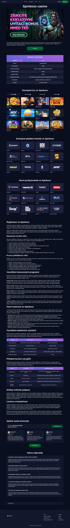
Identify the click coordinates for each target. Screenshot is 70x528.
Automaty (56, 94)
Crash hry (41, 94)
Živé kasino (27, 94)
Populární (13, 94)
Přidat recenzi (57, 426)
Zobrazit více (35, 445)
